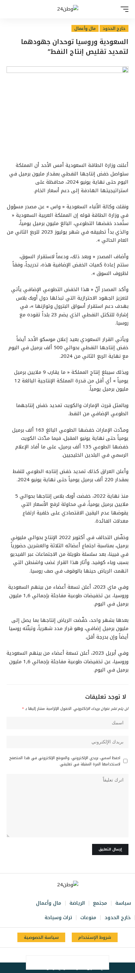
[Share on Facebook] (102, 962)
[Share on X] (88, 962)
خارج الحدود (114, 28)
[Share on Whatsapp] (74, 962)
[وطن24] (67, 9)
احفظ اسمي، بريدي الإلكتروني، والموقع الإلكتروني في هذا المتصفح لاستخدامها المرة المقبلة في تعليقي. (65, 761)
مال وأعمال (85, 28)
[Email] (61, 962)
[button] (122, 9)
